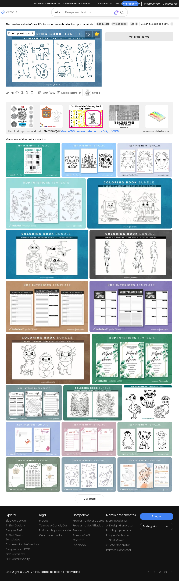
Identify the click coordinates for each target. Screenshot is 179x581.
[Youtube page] (165, 572)
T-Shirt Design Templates (15, 537)
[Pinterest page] (159, 572)
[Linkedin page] (171, 572)
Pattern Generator (118, 550)
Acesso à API (81, 535)
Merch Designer (116, 521)
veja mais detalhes (154, 131)
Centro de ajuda (50, 535)
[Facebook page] (154, 572)
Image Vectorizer (118, 535)
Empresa (79, 530)
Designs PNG (14, 530)
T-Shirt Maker (115, 540)
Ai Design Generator (119, 525)
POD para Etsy (15, 554)
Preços (43, 521)
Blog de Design (16, 521)
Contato (78, 540)
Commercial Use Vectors (22, 544)
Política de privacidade (55, 530)
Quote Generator (118, 545)
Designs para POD (18, 549)
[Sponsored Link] (22, 116)
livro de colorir (119, 23)
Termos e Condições (53, 525)
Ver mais (90, 499)
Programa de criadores (88, 521)
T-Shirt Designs (16, 525)
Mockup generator (119, 530)
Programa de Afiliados (88, 525)
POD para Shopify (18, 559)
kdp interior (103, 23)
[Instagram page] (148, 572)
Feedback (79, 545)
